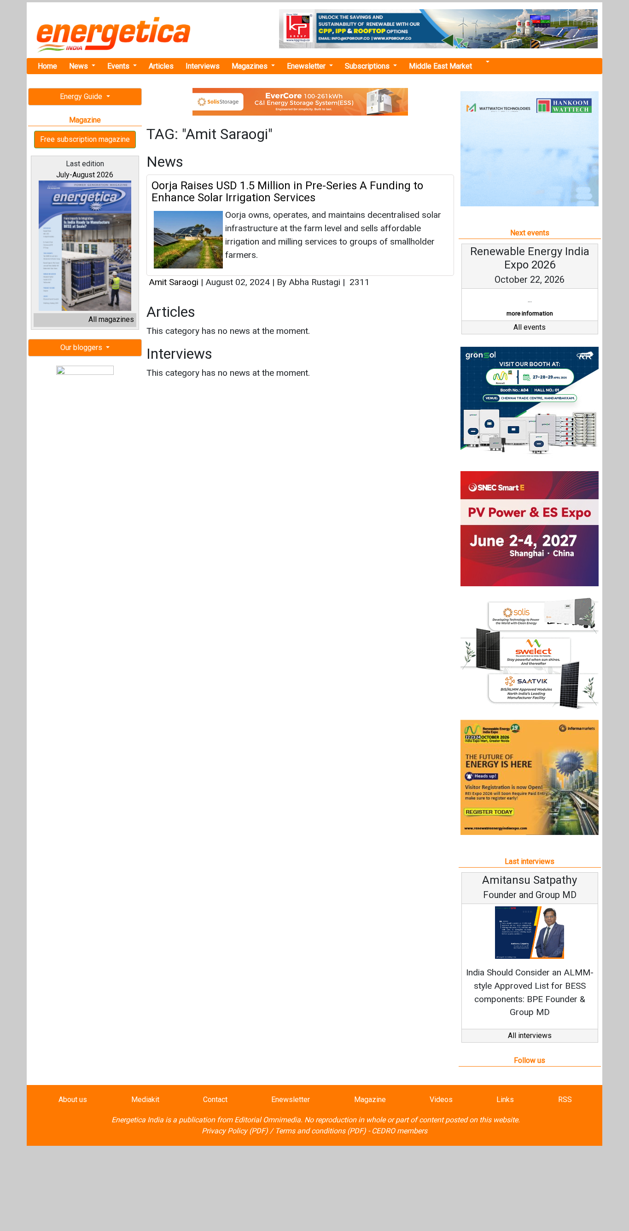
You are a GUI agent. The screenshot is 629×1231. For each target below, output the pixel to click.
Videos (441, 1099)
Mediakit (145, 1099)
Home (47, 66)
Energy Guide (82, 96)
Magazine (370, 1099)
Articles (161, 66)
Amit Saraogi (173, 282)
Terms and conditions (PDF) (320, 1130)
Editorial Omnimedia (267, 1119)
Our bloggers (82, 347)
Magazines (250, 66)
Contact (215, 1099)
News (79, 66)
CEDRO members (399, 1130)
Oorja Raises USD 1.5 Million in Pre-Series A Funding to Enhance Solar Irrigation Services (287, 191)
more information (530, 313)
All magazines (111, 319)
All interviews (530, 1035)
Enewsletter (307, 66)
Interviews (203, 66)
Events (119, 66)
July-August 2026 (84, 174)
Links (505, 1099)
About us (72, 1099)
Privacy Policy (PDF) (235, 1130)
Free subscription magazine (85, 139)
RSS (565, 1099)
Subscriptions (368, 66)
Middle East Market (440, 66)
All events (529, 327)
